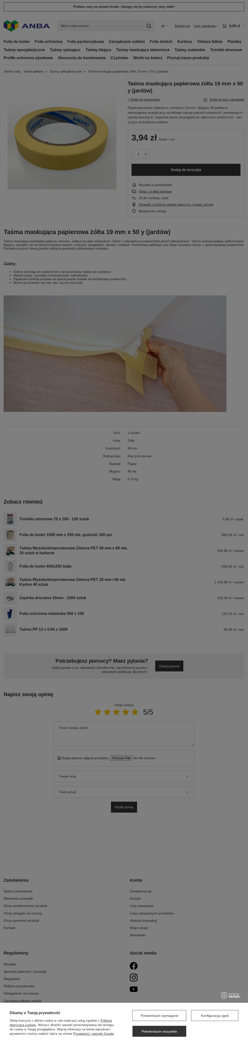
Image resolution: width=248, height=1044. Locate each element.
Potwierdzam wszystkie (159, 1031)
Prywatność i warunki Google (93, 1034)
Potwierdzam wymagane (159, 1016)
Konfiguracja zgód (215, 1016)
